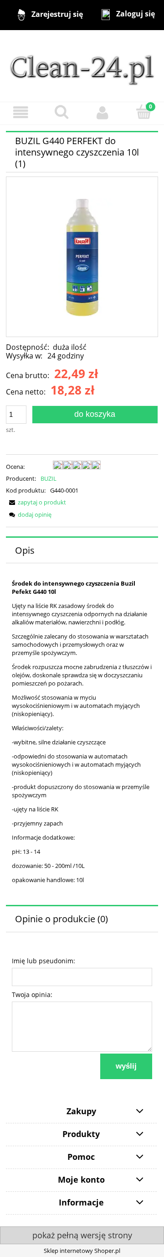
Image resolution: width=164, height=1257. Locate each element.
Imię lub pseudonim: (43, 960)
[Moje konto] (102, 113)
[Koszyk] (143, 112)
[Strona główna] (82, 65)
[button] (20, 113)
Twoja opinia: (32, 994)
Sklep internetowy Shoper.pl (82, 1251)
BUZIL (48, 478)
